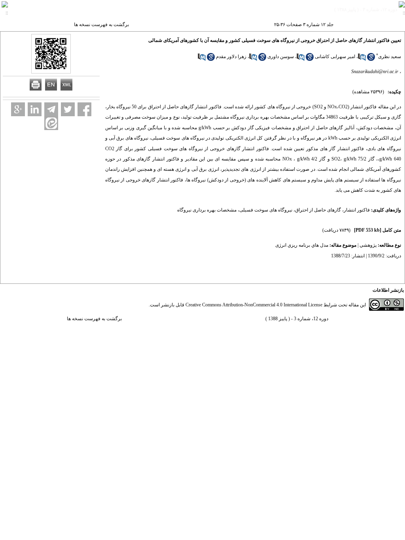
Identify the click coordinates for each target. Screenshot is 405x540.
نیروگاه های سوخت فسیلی (265, 210)
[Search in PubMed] (362, 59)
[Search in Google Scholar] (371, 59)
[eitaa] (51, 123)
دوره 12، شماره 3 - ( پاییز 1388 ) (296, 318)
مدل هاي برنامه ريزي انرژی (301, 245)
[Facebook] (84, 109)
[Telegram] (51, 109)
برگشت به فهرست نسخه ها (101, 24)
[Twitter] (68, 109)
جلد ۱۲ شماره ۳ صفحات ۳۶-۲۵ (303, 24)
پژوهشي (368, 245)
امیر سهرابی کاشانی (335, 56)
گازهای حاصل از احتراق (318, 210)
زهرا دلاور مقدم (231, 56)
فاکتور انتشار (357, 210)
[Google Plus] (18, 109)
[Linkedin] (35, 109)
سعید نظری (389, 56)
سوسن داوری (280, 56)
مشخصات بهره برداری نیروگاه (207, 210)
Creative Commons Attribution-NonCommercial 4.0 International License (253, 305)
